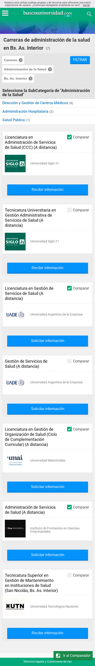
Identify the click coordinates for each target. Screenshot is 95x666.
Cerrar (86, 5)
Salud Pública (14, 120)
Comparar (81, 137)
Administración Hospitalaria (25, 111)
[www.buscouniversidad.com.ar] (47, 16)
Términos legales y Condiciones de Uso (47, 661)
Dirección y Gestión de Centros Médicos (35, 103)
